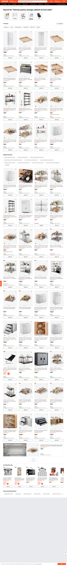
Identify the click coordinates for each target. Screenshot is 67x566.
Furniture (7, 6)
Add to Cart (10, 57)
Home (4, 6)
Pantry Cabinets (21, 6)
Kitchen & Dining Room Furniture (13, 6)
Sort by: (58, 23)
